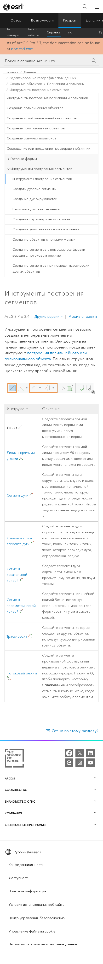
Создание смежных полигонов (32, 138)
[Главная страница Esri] (13, 7)
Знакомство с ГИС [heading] (20, 801)
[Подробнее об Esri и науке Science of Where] (14, 759)
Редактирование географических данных (43, 78)
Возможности (42, 20)
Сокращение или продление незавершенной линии (48, 149)
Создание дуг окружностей (34, 199)
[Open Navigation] (97, 6)
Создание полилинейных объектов (35, 108)
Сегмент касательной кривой (17, 575)
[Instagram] (79, 762)
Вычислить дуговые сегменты (36, 209)
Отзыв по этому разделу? (75, 731)
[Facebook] (69, 753)
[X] (79, 753)
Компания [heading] (13, 813)
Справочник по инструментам (80, 32)
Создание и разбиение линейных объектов (42, 118)
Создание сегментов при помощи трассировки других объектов (50, 269)
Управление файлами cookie (32, 931)
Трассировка (17, 637)
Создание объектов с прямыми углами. (44, 240)
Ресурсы (69, 20)
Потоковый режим (22, 673)
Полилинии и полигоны (65, 84)
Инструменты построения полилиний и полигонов (47, 98)
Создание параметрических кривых (41, 219)
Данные (29, 72)
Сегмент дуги (17, 495)
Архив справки (82, 316)
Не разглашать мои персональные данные (43, 944)
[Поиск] (85, 6)
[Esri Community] (69, 762)
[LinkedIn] (90, 753)
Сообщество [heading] (16, 790)
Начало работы (33, 32)
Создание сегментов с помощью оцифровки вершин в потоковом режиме (48, 253)
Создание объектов (26, 84)
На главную (12, 32)
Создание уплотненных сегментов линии (45, 229)
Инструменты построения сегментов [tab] (41, 169)
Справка (54, 32)
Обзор (16, 20)
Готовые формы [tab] (23, 159)
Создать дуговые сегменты (34, 189)
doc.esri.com (22, 49)
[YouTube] (90, 762)
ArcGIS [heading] (10, 778)
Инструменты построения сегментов (39, 90)
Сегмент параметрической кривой (21, 606)
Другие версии (46, 316)
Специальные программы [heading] (25, 825)
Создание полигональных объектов (36, 128)
